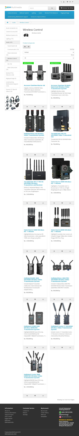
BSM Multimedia (9, 422)
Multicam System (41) (11, 35)
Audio (40, 13)
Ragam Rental (8, 418)
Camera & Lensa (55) (11, 31)
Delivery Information (10, 413)
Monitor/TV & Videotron (51, 13)
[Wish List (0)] (67, 2)
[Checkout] (72, 2)
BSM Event (7, 420)
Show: (72, 55)
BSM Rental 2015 (16, 432)
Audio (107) (9, 42)
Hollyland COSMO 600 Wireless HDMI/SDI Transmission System (32, 327)
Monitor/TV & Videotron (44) (10, 74)
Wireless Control (24, 22)
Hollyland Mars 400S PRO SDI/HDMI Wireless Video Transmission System (60, 279)
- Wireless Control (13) (11, 59)
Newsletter (44, 416)
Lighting (34, 13)
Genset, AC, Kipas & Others (38, 17)
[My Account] (64, 2)
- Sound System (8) (11, 46)
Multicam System (24, 13)
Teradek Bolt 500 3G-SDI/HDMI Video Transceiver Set (61, 135)
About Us (7, 411)
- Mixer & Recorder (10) (11, 68)
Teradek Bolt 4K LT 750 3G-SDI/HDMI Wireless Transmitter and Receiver (34, 183)
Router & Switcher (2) (11, 28)
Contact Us (26, 411)
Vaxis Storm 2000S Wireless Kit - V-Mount (61, 230)
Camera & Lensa (12, 13)
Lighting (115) (9, 39)
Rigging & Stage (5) (11, 78)
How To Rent (8, 416)
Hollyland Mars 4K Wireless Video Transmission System (34, 134)
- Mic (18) (9, 64)
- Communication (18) (12, 49)
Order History (45, 413)
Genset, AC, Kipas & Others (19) (11, 90)
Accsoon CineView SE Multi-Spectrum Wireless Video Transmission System (61, 87)
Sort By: (72, 49)
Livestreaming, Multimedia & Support (18, 17)
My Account (44, 411)
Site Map (25, 414)
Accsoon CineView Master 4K (34, 85)
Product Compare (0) (28, 43)
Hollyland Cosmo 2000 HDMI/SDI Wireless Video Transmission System (33, 376)
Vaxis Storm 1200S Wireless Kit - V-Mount (34, 230)
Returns (25, 413)
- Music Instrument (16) (11, 54)
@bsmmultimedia (66, 417)
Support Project (9, 414)
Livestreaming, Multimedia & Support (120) (12, 84)
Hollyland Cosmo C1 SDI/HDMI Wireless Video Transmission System (62, 327)
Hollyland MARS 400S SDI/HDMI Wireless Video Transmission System (33, 279)
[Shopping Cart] (70, 2)
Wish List (43, 414)
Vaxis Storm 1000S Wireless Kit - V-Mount (61, 182)
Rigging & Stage (65, 13)
